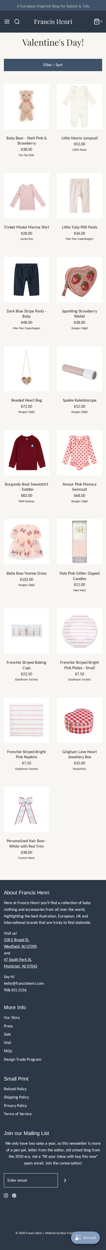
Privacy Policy (15, 1105)
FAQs (8, 1050)
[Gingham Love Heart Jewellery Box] (79, 720)
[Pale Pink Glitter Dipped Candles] (79, 541)
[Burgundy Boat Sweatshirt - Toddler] (26, 452)
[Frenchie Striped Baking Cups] (26, 631)
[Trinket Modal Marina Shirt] (26, 195)
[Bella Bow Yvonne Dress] (26, 541)
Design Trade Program (22, 1059)
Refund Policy (15, 1088)
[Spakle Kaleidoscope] (79, 368)
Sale (7, 1034)
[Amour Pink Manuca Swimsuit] (79, 452)
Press (8, 1026)
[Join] (65, 1180)
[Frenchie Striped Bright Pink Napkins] (26, 720)
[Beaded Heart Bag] (26, 368)
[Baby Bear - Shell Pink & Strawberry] (26, 106)
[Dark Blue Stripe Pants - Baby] (26, 279)
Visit (7, 1042)
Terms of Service (18, 1113)
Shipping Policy (16, 1097)
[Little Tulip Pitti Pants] (79, 195)
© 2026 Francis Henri (28, 1233)
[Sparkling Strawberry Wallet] (79, 279)
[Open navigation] (7, 22)
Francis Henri (53, 21)
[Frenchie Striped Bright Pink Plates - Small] (79, 631)
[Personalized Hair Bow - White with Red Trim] (26, 809)
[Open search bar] (19, 22)
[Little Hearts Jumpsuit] (79, 106)
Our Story (12, 1017)
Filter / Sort (53, 64)
